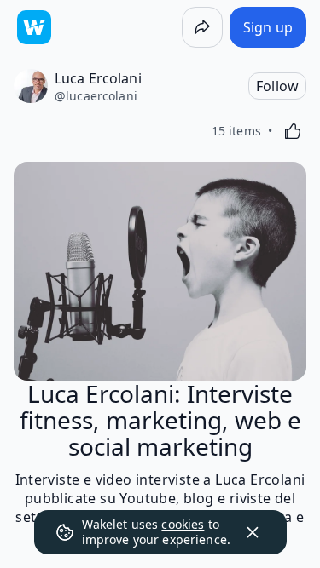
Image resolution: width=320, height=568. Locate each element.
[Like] (292, 131)
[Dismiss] (252, 532)
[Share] (202, 27)
